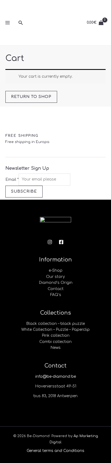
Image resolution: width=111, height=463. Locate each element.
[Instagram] (49, 242)
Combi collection (55, 342)
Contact (56, 289)
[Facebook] (61, 242)
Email (12, 179)
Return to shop (31, 97)
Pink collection (56, 335)
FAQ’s (55, 295)
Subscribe (24, 191)
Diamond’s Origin (55, 283)
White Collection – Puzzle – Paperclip (55, 330)
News (55, 348)
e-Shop (56, 270)
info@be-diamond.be (55, 377)
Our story (55, 277)
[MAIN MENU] (7, 22)
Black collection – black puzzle (55, 324)
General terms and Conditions (55, 451)
